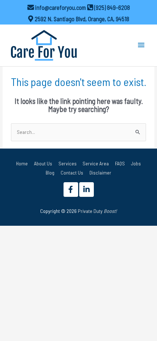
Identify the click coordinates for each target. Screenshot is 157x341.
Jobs (136, 163)
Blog (50, 172)
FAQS (120, 163)
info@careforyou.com (60, 7)
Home (22, 163)
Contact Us (72, 172)
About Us (43, 163)
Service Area (96, 163)
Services (67, 163)
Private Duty (97, 211)
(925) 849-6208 (112, 7)
